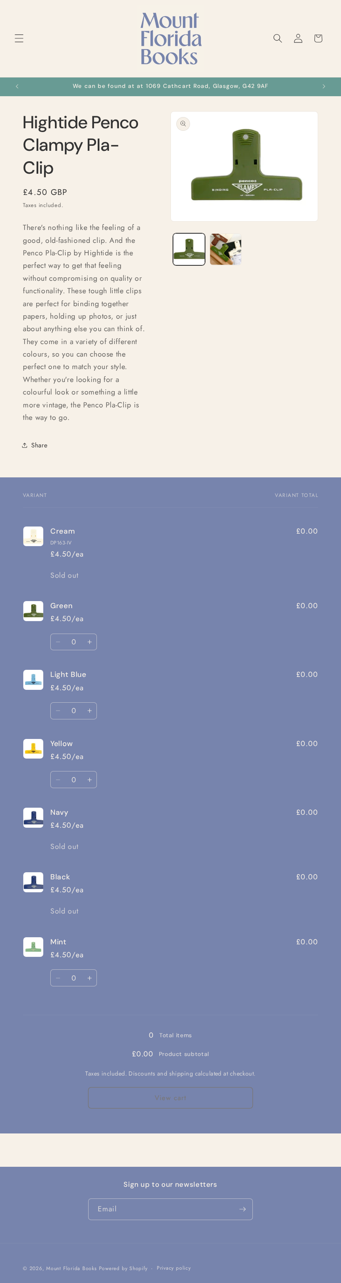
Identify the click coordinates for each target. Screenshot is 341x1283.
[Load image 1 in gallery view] (189, 249)
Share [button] (39, 445)
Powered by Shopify (123, 1268)
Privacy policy (174, 1268)
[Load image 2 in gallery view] (226, 249)
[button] (19, 38)
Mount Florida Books (71, 1268)
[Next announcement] (324, 86)
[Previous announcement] (17, 86)
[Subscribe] (242, 1209)
